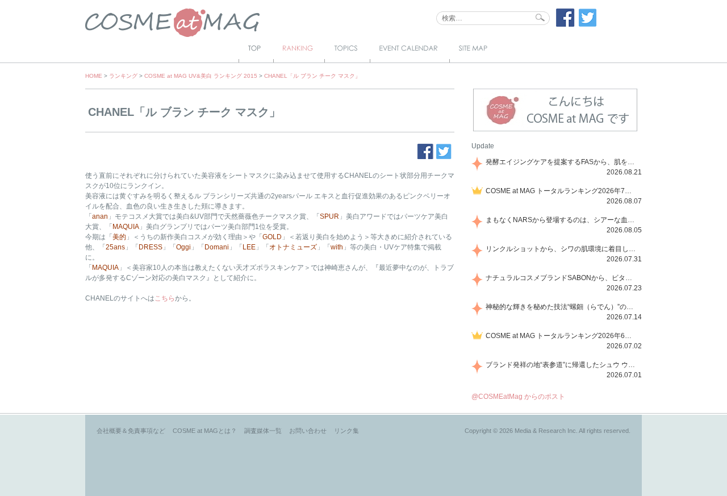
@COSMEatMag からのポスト (518, 397)
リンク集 (346, 430)
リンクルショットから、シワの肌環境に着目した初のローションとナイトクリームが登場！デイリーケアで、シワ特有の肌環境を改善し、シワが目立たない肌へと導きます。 (562, 249)
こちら (164, 298)
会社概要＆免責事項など (131, 430)
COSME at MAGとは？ (205, 430)
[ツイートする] (588, 24)
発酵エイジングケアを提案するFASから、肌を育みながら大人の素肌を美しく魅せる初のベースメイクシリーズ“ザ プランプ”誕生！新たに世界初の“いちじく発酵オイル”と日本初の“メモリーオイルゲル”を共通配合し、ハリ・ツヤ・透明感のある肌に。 (562, 162)
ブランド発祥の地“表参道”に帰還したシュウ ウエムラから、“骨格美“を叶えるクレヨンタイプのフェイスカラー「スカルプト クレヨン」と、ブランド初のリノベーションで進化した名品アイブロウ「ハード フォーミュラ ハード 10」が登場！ (562, 365)
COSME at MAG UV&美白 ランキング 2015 (200, 76)
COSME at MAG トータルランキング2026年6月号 (562, 336)
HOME (93, 76)
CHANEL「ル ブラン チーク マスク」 (312, 76)
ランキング (123, 76)
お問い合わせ (308, 430)
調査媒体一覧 (263, 430)
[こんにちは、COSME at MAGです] (555, 130)
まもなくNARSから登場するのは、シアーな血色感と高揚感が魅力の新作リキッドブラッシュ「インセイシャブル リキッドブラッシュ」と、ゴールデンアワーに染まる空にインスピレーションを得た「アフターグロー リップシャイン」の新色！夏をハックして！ (562, 220)
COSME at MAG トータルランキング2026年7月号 (562, 191)
